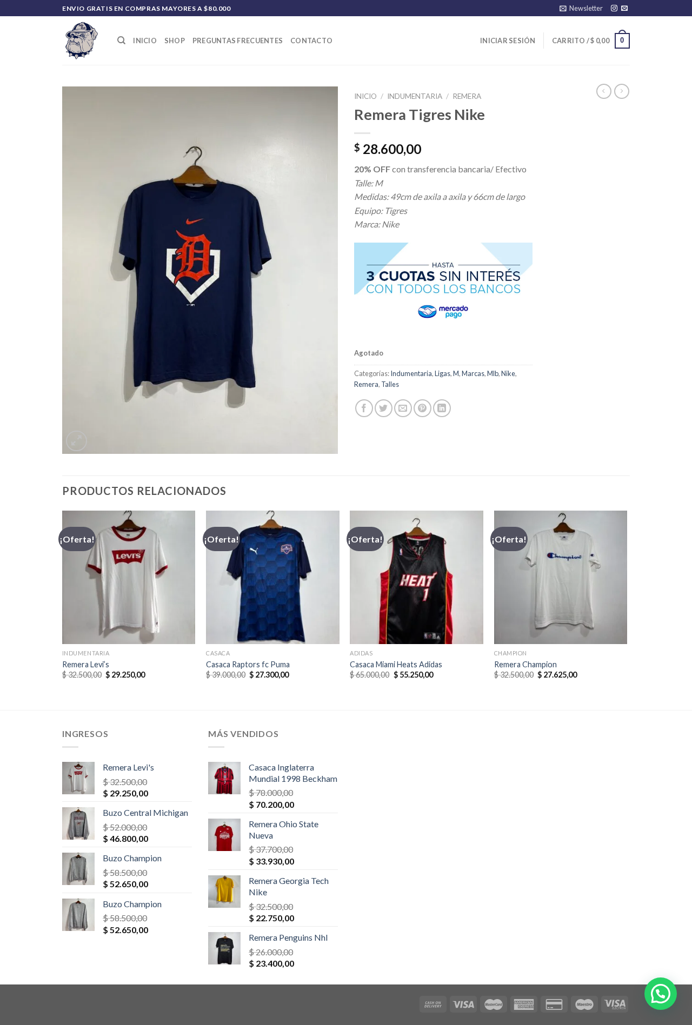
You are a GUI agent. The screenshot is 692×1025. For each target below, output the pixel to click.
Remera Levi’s (85, 664)
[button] (660, 993)
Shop (174, 40)
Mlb (492, 373)
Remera (467, 96)
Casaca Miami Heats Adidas (396, 664)
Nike (508, 373)
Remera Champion (525, 664)
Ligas (442, 373)
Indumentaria (414, 96)
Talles (390, 384)
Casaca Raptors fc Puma (248, 664)
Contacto (311, 40)
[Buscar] (121, 40)
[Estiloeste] (81, 40)
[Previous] (63, 609)
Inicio (145, 40)
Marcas (473, 373)
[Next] (626, 609)
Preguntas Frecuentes (237, 40)
